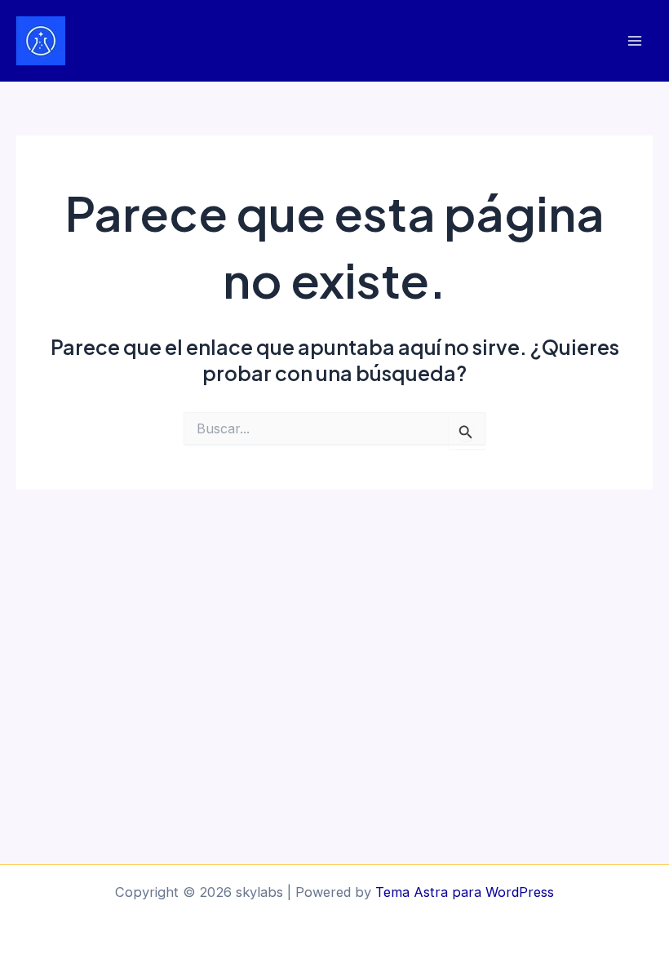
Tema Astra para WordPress (464, 892)
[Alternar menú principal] (634, 41)
